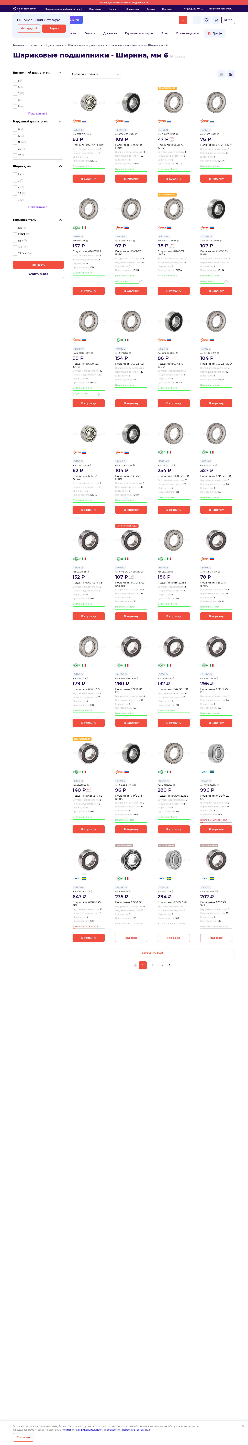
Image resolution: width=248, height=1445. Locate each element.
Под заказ (131, 937)
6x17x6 (77, 461)
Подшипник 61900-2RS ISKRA (129, 147)
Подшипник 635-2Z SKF (172, 902)
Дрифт (217, 33)
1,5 (19, 174)
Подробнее (138, 2)
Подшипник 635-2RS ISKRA (128, 478)
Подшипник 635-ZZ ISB (172, 582)
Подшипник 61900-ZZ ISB (173, 476)
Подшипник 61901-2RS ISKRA (214, 253)
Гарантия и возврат (139, 33)
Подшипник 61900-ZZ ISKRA (171, 253)
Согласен (23, 1437)
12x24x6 (205, 236)
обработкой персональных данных (128, 1429)
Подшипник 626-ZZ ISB (87, 251)
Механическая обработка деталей (63, 9)
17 (19, 135)
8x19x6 (162, 130)
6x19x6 (205, 130)
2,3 (19, 187)
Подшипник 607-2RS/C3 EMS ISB (129, 584)
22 (19, 155)
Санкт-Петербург (26, 8)
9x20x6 (120, 236)
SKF (20, 247)
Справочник (132, 9)
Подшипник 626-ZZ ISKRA (216, 145)
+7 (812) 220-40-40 (193, 8)
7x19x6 (77, 130)
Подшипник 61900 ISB (129, 902)
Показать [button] (38, 264)
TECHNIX (23, 253)
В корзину (88, 178)
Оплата (90, 33)
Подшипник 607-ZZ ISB (129, 363)
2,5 (19, 193)
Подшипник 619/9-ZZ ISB (215, 476)
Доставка (110, 33)
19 (19, 142)
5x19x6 (205, 349)
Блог (164, 33)
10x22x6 (120, 130)
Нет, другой (29, 28)
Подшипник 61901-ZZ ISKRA (85, 365)
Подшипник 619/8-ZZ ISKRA (171, 147)
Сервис (151, 9)
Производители (187, 33)
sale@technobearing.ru (220, 8)
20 (19, 148)
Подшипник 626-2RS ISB (173, 689)
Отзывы (70, 33)
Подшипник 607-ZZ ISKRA (88, 145)
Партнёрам (95, 9)
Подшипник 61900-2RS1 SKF (87, 904)
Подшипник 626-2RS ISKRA (213, 584)
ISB (20, 227)
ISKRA (21, 234)
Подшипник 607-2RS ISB (88, 582)
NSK (20, 240)
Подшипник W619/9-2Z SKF (214, 797)
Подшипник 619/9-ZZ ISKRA (128, 253)
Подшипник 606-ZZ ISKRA (85, 478)
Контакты (167, 9)
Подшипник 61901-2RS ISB (214, 691)
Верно (54, 28)
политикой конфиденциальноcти (83, 1429)
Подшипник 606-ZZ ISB (87, 689)
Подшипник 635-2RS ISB (88, 795)
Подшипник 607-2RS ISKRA (170, 365)
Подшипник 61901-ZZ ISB (173, 795)
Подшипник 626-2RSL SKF (213, 904)
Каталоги (114, 9)
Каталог (73, 19)
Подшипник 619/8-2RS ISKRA (129, 797)
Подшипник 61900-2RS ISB (129, 691)
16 (19, 129)
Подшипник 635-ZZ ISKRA (216, 363)
